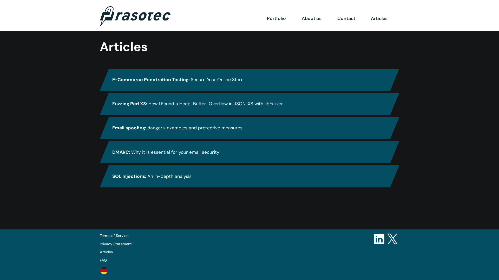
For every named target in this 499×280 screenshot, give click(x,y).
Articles (379, 18)
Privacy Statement (116, 244)
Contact (346, 18)
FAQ (103, 260)
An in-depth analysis (152, 176)
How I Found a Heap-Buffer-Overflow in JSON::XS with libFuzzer (197, 104)
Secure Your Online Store (178, 79)
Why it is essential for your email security (165, 152)
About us (311, 18)
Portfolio (276, 18)
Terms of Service (114, 235)
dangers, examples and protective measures (177, 128)
